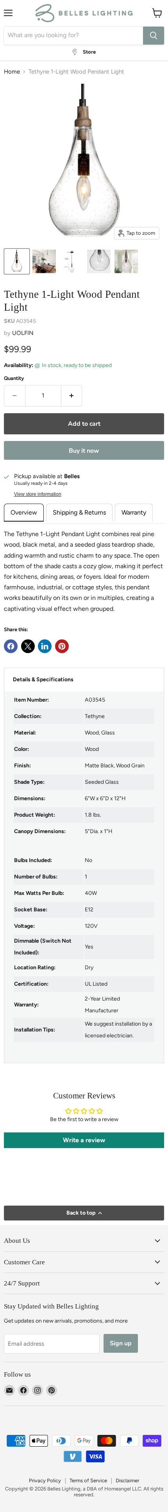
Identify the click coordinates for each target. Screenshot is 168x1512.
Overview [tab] (24, 512)
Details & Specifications (43, 679)
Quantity (14, 378)
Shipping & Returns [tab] (79, 512)
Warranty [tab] (134, 512)
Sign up (121, 1343)
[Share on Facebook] (11, 646)
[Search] (153, 36)
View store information (37, 494)
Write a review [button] (84, 1140)
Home (12, 71)
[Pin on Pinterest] (62, 646)
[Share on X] (28, 646)
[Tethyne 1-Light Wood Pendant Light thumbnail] (16, 261)
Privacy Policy (45, 1480)
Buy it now (84, 450)
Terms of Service (88, 1480)
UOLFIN (23, 333)
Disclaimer (127, 1480)
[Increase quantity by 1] (71, 395)
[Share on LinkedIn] (45, 646)
